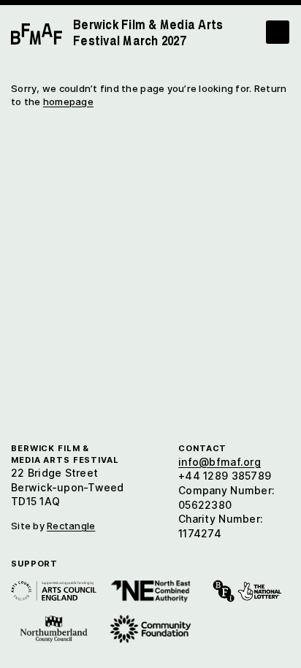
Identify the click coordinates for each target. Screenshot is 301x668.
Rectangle (71, 525)
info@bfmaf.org (219, 462)
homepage (68, 101)
